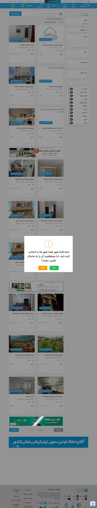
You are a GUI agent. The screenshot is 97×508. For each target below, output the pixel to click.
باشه (54, 268)
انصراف (43, 268)
